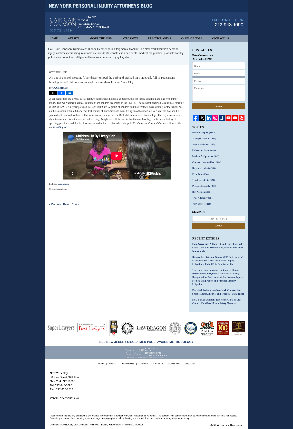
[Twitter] (202, 118)
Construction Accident (206, 162)
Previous (55, 204)
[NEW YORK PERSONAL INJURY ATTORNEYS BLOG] (100, 6)
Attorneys (130, 38)
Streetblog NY (60, 127)
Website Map (174, 364)
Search (218, 226)
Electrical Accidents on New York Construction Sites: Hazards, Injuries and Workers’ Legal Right (218, 291)
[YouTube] (228, 118)
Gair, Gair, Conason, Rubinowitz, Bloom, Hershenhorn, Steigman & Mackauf (105, 424)
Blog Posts (190, 364)
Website (74, 38)
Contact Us (220, 38)
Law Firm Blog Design (226, 425)
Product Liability (204, 186)
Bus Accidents (202, 192)
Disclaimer (143, 364)
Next (75, 204)
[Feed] (215, 118)
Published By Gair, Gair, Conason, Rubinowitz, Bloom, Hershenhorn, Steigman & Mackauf (227, 22)
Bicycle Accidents (204, 168)
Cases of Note (191, 38)
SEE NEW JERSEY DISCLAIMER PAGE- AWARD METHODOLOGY (146, 342)
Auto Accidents (203, 144)
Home (54, 38)
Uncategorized (63, 183)
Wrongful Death (204, 138)
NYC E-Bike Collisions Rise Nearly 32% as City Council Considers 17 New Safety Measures (216, 301)
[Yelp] (241, 118)
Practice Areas (159, 38)
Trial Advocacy (202, 197)
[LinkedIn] (209, 118)
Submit (218, 106)
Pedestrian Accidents (206, 150)
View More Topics (201, 203)
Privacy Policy (127, 364)
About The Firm (101, 38)
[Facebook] (195, 118)
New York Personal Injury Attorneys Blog (79, 24)
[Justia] (222, 118)
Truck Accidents (203, 180)
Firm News (200, 174)
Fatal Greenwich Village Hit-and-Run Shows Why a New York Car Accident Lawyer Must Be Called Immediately (218, 247)
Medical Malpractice (205, 156)
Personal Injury (204, 132)
